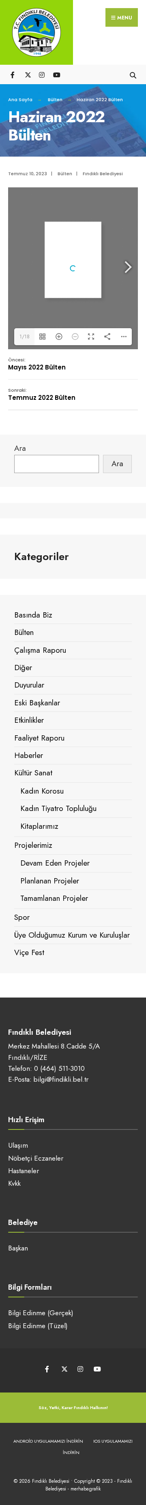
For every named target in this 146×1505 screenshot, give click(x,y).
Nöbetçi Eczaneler (35, 1158)
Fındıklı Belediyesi (103, 173)
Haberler (28, 755)
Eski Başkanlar (37, 702)
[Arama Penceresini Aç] (133, 74)
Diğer (23, 667)
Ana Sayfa (20, 99)
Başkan (18, 1248)
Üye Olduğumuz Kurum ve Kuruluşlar (72, 935)
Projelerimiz (33, 845)
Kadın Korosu (42, 790)
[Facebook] (13, 74)
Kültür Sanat (33, 772)
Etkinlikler (29, 720)
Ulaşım (18, 1145)
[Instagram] (41, 74)
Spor (22, 917)
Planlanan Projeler (49, 880)
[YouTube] (56, 74)
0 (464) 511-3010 (59, 1068)
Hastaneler (23, 1171)
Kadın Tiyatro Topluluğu (58, 808)
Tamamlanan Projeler (54, 898)
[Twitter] (27, 74)
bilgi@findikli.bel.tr (61, 1079)
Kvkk (14, 1183)
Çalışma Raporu (40, 650)
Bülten (55, 99)
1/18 (24, 336)
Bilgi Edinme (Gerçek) (40, 1313)
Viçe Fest (29, 952)
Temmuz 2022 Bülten (41, 394)
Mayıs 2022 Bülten (37, 364)
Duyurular (29, 684)
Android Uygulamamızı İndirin (48, 1441)
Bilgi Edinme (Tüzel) (38, 1326)
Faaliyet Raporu (39, 737)
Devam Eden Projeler (55, 863)
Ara (20, 448)
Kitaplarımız (39, 826)
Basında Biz (33, 614)
